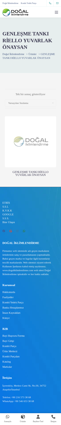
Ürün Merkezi (9, 351)
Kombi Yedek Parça (28, 3)
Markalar (7, 366)
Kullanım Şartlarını (12, 266)
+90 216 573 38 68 (21, 397)
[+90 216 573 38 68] (51, 3)
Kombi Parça (9, 346)
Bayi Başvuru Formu (13, 335)
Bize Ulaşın (8, 222)
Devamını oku (30, 154)
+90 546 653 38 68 (24, 401)
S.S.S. (5, 218)
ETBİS (6, 202)
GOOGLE (8, 214)
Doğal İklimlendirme (10, 3)
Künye (6, 318)
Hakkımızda (8, 292)
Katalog (6, 361)
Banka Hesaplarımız (13, 307)
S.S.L (5, 206)
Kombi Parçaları (11, 356)
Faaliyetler (8, 297)
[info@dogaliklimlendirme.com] (59, 3)
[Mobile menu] (56, 12)
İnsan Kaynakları (11, 312)
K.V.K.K (7, 210)
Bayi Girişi (8, 341)
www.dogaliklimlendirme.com (17, 270)
